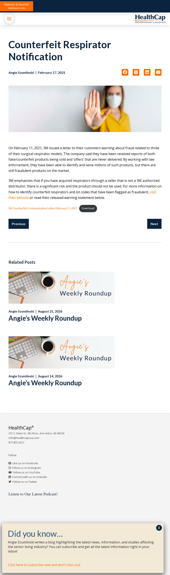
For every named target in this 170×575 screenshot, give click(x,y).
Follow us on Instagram (26, 468)
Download (88, 208)
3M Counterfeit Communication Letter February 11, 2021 (42, 208)
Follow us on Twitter (24, 482)
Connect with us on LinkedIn (29, 477)
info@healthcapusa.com (23, 438)
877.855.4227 (16, 442)
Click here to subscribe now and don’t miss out (44, 565)
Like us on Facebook (25, 463)
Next (154, 224)
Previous (19, 224)
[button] (16, 6)
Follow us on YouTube (26, 472)
